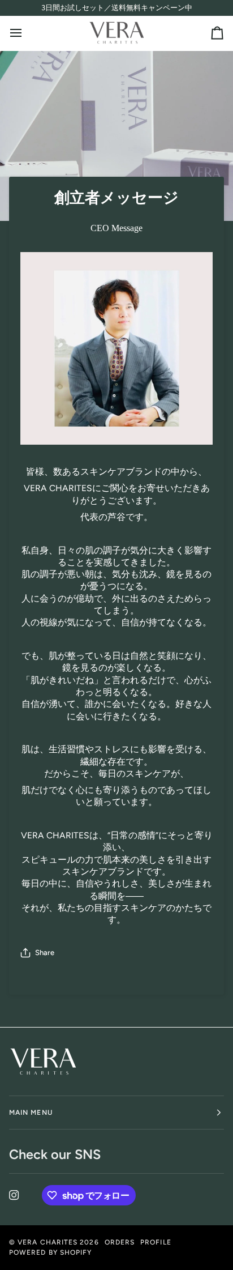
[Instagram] (14, 1195)
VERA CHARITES (47, 1242)
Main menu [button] (31, 1112)
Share (44, 952)
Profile (155, 1242)
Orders (120, 1242)
